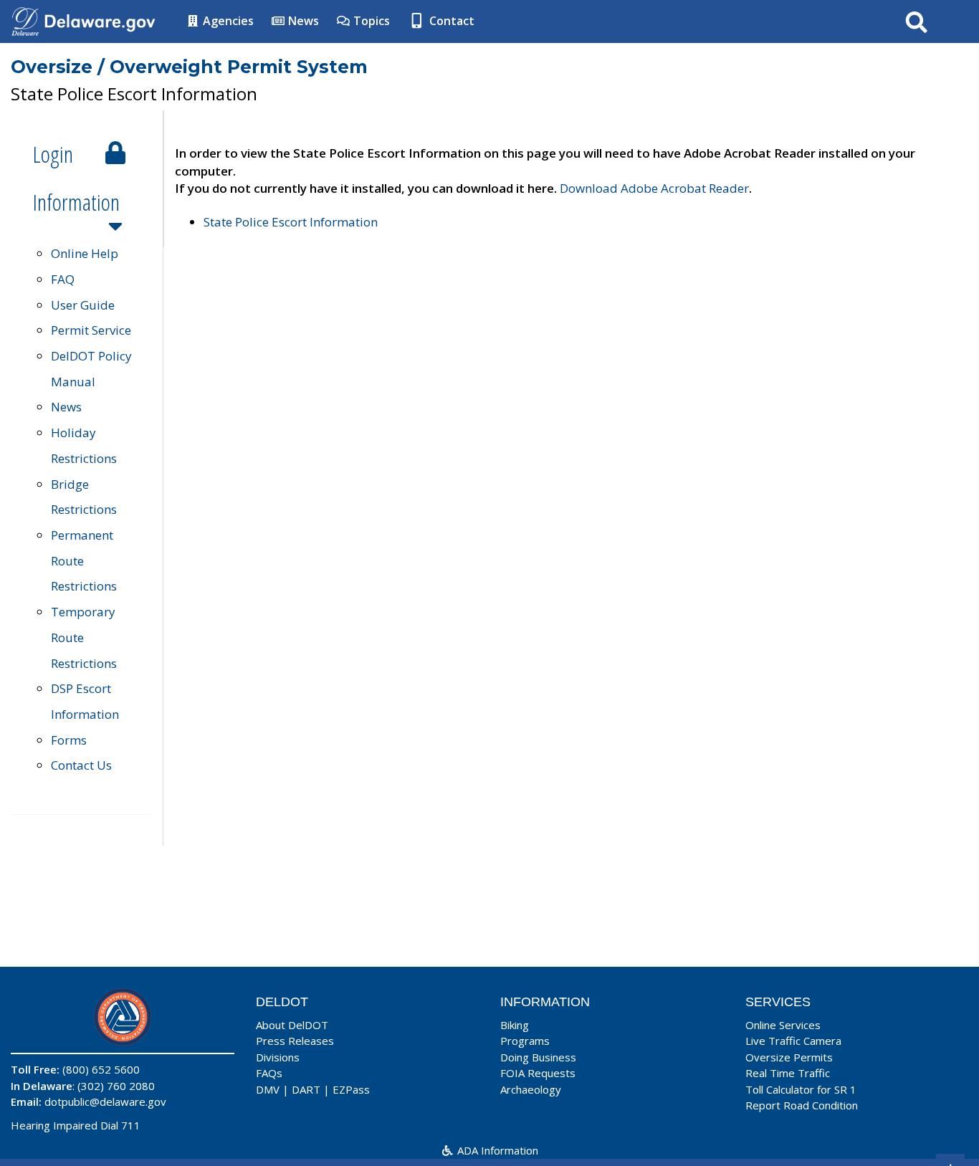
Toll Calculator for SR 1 (800, 1089)
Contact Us (81, 765)
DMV (268, 1089)
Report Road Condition (801, 1105)
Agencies (227, 21)
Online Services (783, 1025)
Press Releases (295, 1040)
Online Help (84, 253)
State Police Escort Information (291, 222)
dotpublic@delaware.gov (105, 1101)
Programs (525, 1040)
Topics (370, 21)
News (302, 21)
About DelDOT (292, 1025)
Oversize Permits (789, 1057)
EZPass (351, 1089)
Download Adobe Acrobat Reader (654, 188)
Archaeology (530, 1089)
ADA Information (496, 1150)
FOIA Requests (538, 1073)
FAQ (63, 279)
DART (306, 1089)
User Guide (83, 305)
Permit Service (91, 330)
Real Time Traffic (787, 1073)
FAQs (269, 1073)
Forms (69, 740)
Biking (514, 1025)
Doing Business (538, 1057)
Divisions (278, 1057)
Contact (450, 21)
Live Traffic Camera (793, 1040)
